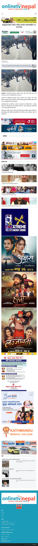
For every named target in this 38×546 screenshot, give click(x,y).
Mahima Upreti (4, 61)
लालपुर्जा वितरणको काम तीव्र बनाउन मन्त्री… (9, 195)
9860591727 (8, 524)
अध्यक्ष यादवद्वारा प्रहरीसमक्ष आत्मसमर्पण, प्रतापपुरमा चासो (11, 206)
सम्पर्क (2, 516)
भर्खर (2, 456)
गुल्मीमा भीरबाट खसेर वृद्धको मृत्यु (7, 172)
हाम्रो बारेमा (2, 512)
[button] (36, 13)
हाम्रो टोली (19, 507)
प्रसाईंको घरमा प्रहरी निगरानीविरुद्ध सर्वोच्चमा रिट (10, 183)
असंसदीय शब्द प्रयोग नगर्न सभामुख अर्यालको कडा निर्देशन (11, 479)
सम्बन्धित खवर (4, 161)
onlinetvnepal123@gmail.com (9, 523)
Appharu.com (35, 544)
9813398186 (12, 524)
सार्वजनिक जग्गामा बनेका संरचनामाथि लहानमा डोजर (11, 459)
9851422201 (8, 529)
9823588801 (12, 529)
